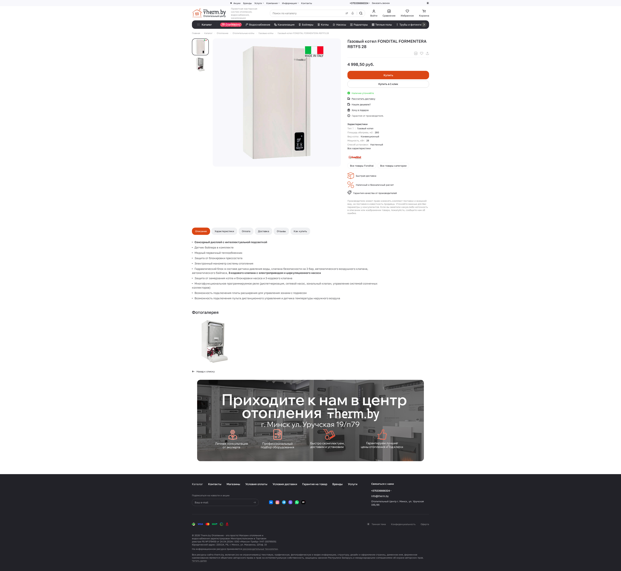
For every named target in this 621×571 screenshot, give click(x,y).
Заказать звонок (381, 3)
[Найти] (361, 13)
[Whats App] (297, 502)
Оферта (425, 524)
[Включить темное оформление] (427, 3)
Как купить (300, 231)
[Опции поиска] (346, 13)
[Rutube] (303, 502)
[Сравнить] (415, 53)
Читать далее (199, 560)
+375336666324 (359, 3)
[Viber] (290, 502)
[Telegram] (284, 502)
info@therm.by (380, 495)
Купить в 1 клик (388, 84)
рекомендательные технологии (260, 549)
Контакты (214, 484)
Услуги (352, 484)
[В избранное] (421, 53)
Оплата (246, 231)
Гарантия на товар (314, 484)
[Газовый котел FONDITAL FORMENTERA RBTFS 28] (214, 341)
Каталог (197, 484)
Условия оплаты (256, 484)
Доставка (263, 231)
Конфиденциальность (403, 524)
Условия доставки (285, 484)
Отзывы (281, 231)
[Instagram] (277, 502)
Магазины (233, 484)
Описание (201, 231)
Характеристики (224, 231)
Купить (388, 75)
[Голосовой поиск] (353, 13)
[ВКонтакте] (271, 502)
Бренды (337, 484)
